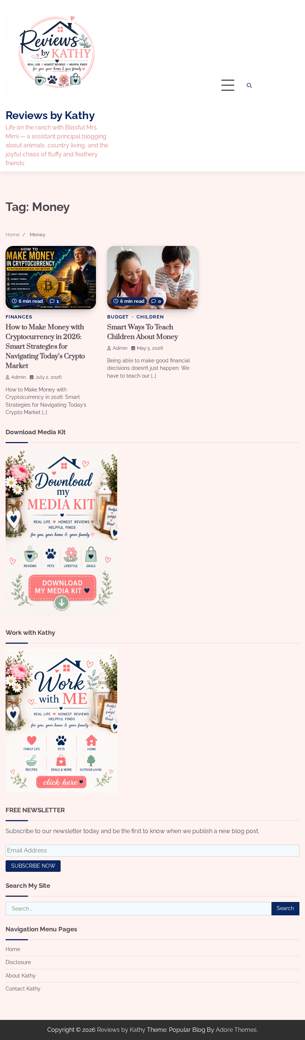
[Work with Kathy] (61, 791)
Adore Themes (236, 1029)
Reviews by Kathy (50, 115)
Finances (19, 317)
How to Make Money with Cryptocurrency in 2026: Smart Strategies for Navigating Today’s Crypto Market (45, 346)
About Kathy (21, 976)
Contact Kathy (23, 989)
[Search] (249, 85)
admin (18, 377)
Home (13, 949)
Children (150, 317)
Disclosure (18, 962)
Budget (118, 317)
